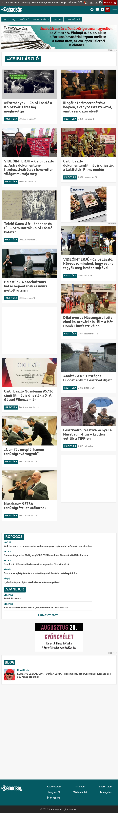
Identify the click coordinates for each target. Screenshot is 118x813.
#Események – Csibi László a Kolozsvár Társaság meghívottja (28, 107)
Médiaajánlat (80, 792)
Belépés (94, 2)
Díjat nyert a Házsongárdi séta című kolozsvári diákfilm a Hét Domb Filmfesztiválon (88, 322)
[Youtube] (102, 9)
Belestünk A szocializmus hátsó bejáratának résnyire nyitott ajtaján (25, 286)
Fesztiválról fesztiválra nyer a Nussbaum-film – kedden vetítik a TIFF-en (87, 434)
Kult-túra (11, 119)
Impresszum (105, 787)
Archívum (80, 787)
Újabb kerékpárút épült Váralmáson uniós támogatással (32, 582)
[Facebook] (92, 9)
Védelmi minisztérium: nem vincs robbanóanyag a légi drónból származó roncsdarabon (48, 546)
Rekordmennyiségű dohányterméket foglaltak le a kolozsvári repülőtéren (41, 573)
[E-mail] (97, 9)
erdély (58, 19)
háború (25, 19)
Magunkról (54, 792)
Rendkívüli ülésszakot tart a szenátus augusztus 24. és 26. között (37, 564)
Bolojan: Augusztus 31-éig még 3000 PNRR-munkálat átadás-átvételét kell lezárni (46, 555)
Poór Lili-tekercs (12, 599)
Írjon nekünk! (54, 798)
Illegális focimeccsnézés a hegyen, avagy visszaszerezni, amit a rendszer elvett (87, 107)
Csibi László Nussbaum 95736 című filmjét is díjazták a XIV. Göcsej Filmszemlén (29, 396)
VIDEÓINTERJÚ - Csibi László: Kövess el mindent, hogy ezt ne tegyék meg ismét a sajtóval (88, 264)
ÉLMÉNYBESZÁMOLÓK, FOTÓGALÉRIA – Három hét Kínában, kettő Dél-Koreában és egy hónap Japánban (64, 675)
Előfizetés (109, 3)
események (73, 19)
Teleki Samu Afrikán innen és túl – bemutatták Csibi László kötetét (28, 228)
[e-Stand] (107, 9)
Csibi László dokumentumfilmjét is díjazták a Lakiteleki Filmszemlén (88, 166)
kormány (10, 19)
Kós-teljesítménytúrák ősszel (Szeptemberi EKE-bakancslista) (36, 608)
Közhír (7, 543)
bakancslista (42, 19)
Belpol (8, 552)
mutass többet (48, 615)
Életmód (9, 595)
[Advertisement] (29, 330)
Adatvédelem (54, 787)
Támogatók (106, 792)
